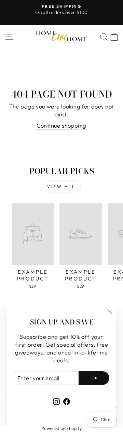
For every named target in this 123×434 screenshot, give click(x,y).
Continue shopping (61, 125)
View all (61, 186)
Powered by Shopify (61, 428)
